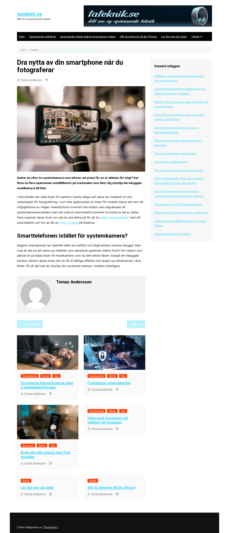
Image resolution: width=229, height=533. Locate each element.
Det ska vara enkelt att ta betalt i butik (178, 170)
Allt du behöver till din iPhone (138, 36)
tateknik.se (29, 14)
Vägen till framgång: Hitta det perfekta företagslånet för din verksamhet (178, 181)
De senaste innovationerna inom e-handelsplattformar (47, 385)
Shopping (28, 445)
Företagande (30, 375)
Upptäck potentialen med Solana (175, 153)
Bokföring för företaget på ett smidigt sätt (181, 212)
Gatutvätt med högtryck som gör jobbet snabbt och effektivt (179, 117)
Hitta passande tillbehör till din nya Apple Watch (180, 223)
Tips (56, 375)
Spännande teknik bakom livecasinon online (88, 36)
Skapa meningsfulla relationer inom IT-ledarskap (178, 143)
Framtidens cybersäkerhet (109, 383)
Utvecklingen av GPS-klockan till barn (178, 204)
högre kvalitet (68, 222)
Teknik (195, 36)
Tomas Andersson (31, 79)
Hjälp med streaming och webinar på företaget (107, 420)
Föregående (31, 324)
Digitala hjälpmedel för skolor (172, 234)
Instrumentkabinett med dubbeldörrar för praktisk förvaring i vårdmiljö (180, 91)
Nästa (134, 324)
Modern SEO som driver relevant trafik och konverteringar (181, 104)
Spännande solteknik (42, 36)
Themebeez (50, 527)
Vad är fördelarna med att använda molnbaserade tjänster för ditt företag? (179, 194)
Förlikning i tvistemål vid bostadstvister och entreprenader (179, 78)
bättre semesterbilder (114, 217)
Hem (22, 36)
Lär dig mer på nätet (174, 36)
